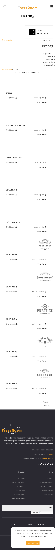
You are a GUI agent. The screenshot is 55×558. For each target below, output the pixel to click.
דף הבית (41, 524)
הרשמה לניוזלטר (13, 222)
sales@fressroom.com (32, 458)
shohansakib (7, 40)
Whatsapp (11, 190)
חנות (30, 524)
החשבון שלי (21, 478)
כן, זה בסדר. (33, 543)
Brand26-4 (11, 319)
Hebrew (35, 512)
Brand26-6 (11, 254)
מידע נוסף (41, 102)
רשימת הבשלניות (46, 486)
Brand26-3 (11, 351)
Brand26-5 (11, 286)
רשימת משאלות (19, 494)
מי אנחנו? (49, 478)
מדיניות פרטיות (47, 490)
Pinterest (47, 65)
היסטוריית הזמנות (18, 482)
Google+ (47, 62)
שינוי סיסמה (20, 490)
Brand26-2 (11, 383)
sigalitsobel (10, 98)
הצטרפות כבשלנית (46, 482)
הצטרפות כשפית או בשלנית (42, 450)
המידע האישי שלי (18, 499)
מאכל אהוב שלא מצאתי (16, 125)
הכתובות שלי (20, 486)
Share (49, 56)
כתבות (9, 93)
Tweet (48, 59)
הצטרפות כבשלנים (14, 157)
